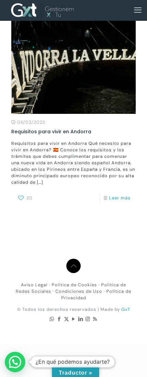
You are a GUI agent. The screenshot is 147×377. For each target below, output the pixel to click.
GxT (125, 309)
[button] (15, 362)
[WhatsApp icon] (52, 319)
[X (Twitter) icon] (66, 319)
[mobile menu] (138, 10)
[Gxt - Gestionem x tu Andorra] (42, 10)
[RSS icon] (95, 319)
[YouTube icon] (73, 319)
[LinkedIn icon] (80, 319)
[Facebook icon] (59, 319)
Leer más (120, 198)
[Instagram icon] (88, 319)
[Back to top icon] (73, 266)
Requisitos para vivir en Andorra (51, 131)
